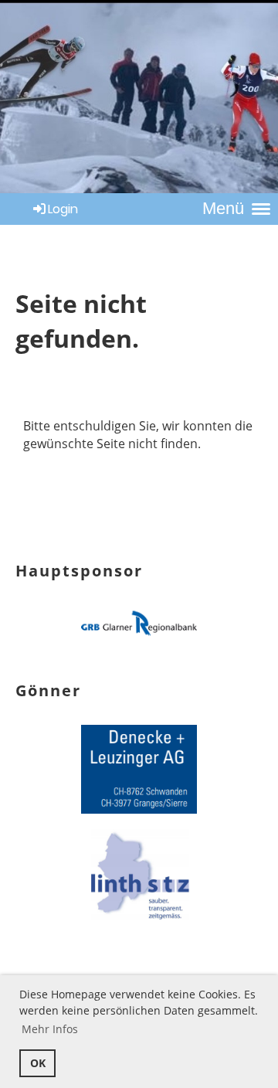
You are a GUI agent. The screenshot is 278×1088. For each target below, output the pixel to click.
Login (63, 209)
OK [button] (38, 1063)
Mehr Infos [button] (50, 1029)
